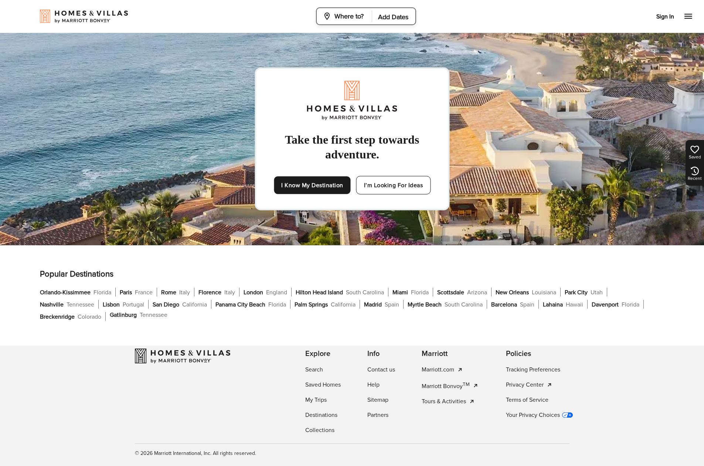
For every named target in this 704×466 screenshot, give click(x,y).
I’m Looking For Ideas (393, 185)
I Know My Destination (312, 185)
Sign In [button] (665, 16)
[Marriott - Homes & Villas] (182, 356)
